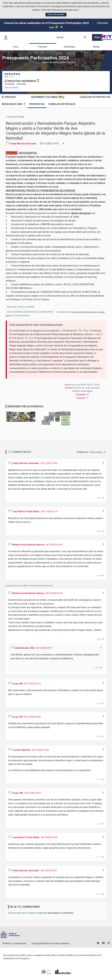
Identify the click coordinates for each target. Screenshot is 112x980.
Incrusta (81, 398)
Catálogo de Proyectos (95, 97)
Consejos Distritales (61, 104)
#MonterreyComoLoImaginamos (20, 62)
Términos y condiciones (14, 943)
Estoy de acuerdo (56, 14)
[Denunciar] (63, 143)
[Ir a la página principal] (5, 37)
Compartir (81, 394)
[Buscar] (84, 37)
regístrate (42, 912)
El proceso (9, 97)
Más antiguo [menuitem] (96, 452)
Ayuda (96, 46)
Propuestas (37, 104)
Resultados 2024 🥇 (14, 104)
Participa (42, 46)
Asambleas (69, 46)
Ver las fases (11, 87)
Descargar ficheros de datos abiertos (51, 943)
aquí (76, 10)
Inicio (15, 46)
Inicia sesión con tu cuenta (21, 912)
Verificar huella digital (82, 391)
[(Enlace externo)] (21, 417)
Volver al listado (15, 116)
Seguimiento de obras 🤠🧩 (48, 97)
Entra (97, 37)
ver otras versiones (90, 388)
